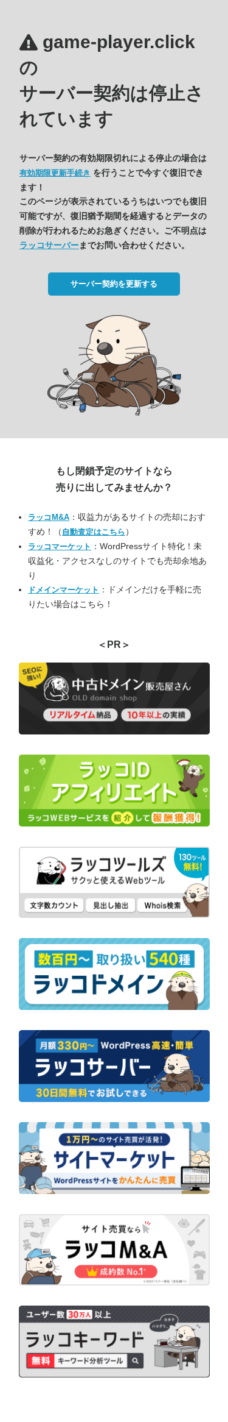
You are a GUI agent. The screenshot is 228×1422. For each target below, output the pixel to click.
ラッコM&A (48, 517)
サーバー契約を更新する (114, 283)
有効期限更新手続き (55, 172)
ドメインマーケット (63, 589)
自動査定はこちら (93, 531)
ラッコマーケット (59, 546)
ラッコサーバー (49, 245)
